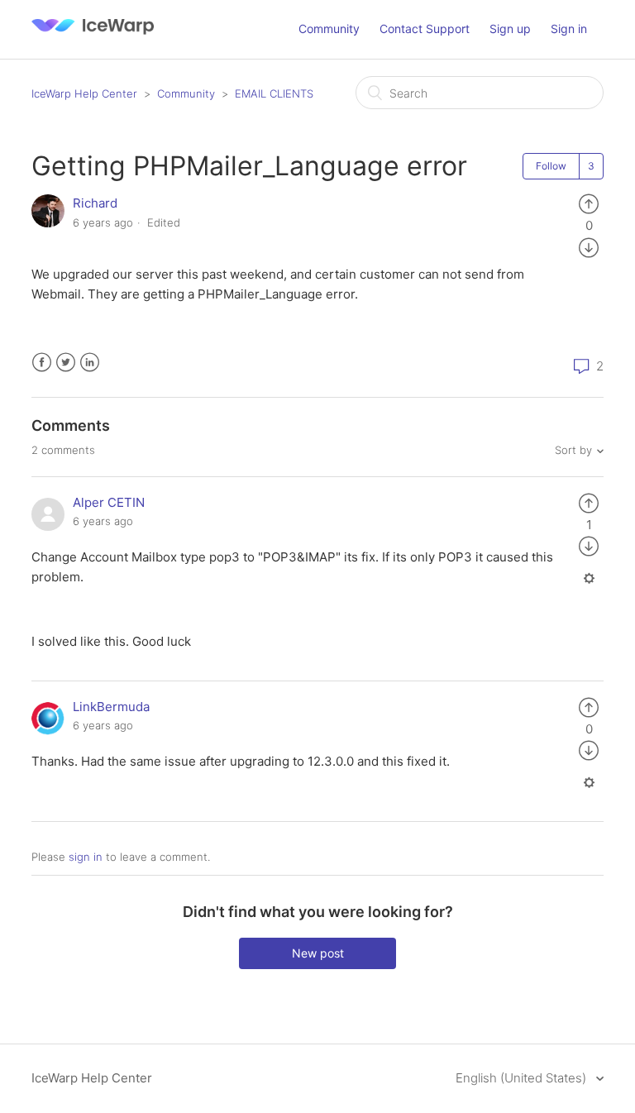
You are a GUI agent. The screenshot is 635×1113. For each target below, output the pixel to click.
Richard (95, 203)
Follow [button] (551, 166)
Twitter (65, 362)
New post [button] (318, 953)
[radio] (589, 203)
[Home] (92, 37)
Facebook (41, 362)
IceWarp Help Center (84, 93)
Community (329, 28)
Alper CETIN (109, 502)
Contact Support (425, 28)
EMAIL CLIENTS (274, 93)
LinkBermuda (111, 706)
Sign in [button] (569, 28)
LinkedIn (89, 362)
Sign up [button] (510, 28)
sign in (86, 856)
